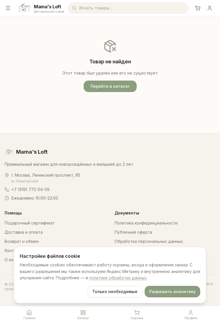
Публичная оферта (133, 232)
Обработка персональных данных (149, 241)
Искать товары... (95, 7)
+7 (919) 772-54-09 (30, 189)
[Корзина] (197, 8)
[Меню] (8, 8)
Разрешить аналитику (172, 291)
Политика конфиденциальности (146, 222)
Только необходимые (115, 291)
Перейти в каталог (110, 86)
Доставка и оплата (24, 232)
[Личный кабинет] (209, 8)
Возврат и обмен (22, 241)
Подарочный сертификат (30, 222)
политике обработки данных (118, 277)
